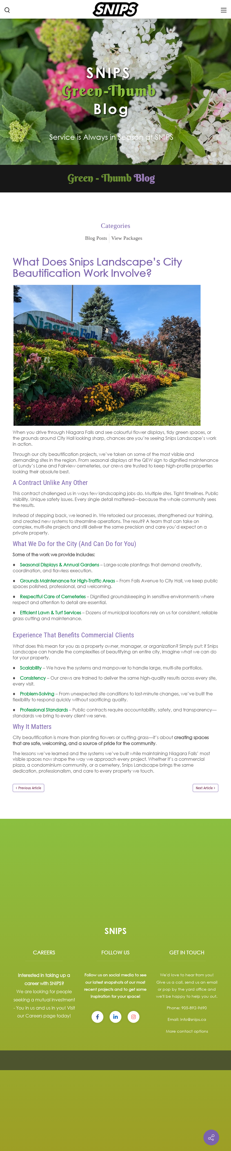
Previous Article (29, 788)
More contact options (187, 1031)
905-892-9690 (194, 1007)
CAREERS (44, 952)
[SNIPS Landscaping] (115, 9)
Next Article (204, 788)
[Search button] (7, 10)
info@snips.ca (193, 1019)
